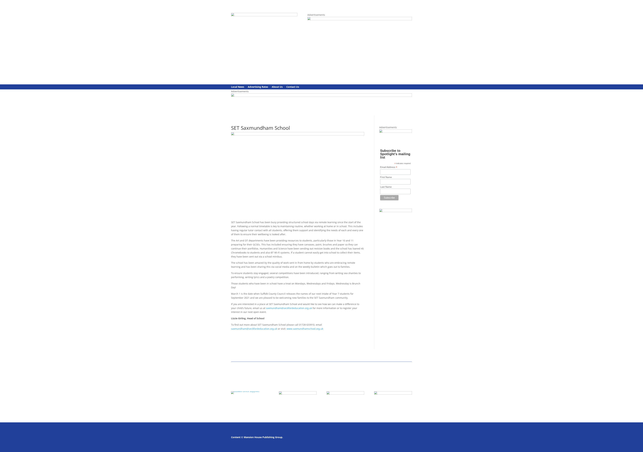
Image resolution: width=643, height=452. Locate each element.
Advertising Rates (258, 87)
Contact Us (292, 87)
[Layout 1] (359, 19)
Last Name (386, 186)
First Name (386, 177)
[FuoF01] (395, 131)
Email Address (388, 167)
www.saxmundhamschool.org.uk (305, 328)
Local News (237, 87)
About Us (277, 87)
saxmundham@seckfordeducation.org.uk (289, 308)
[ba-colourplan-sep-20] (321, 95)
